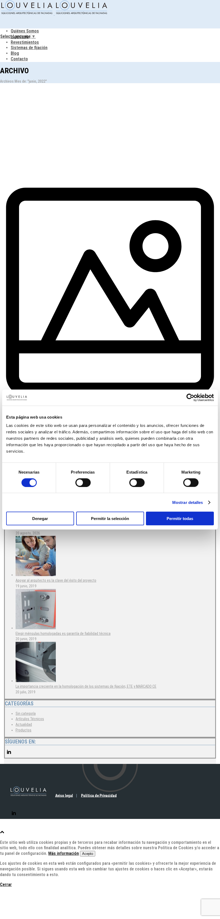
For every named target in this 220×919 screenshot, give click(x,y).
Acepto (87, 854)
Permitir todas (180, 518)
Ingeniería (20, 36)
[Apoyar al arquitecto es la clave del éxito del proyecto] (36, 575)
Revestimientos (25, 42)
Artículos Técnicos (30, 719)
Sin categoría (26, 713)
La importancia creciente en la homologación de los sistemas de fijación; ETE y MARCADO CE (86, 686)
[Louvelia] (54, 13)
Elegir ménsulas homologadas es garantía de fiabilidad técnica (63, 633)
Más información (63, 853)
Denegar (40, 518)
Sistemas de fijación (29, 47)
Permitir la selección (110, 518)
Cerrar (6, 884)
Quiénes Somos (25, 31)
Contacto (19, 58)
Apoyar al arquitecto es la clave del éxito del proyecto (56, 580)
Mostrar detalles (187, 502)
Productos (23, 730)
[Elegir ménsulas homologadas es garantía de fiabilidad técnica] (36, 628)
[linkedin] (9, 755)
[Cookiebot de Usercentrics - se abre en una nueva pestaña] (190, 397)
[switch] (83, 482)
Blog (15, 53)
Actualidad (24, 724)
